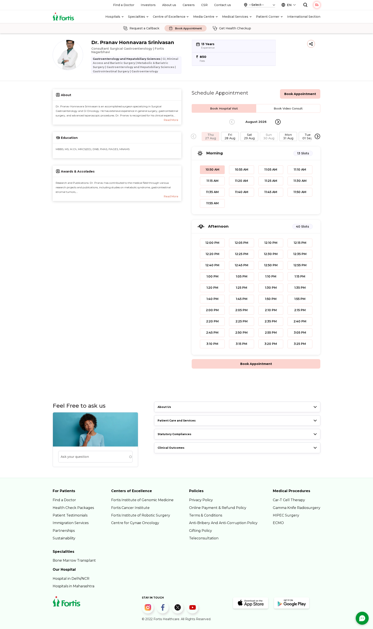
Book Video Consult (288, 108)
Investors (148, 5)
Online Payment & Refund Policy (217, 508)
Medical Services (235, 17)
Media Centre (203, 17)
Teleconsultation (203, 538)
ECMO (278, 523)
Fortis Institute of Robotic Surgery (140, 515)
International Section (303, 17)
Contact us (222, 5)
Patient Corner (267, 17)
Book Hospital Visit (224, 108)
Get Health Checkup (235, 28)
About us (169, 5)
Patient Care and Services (177, 420)
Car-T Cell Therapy (289, 500)
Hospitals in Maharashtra (73, 586)
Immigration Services (71, 523)
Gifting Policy (200, 531)
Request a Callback (144, 28)
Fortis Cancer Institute (130, 508)
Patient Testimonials (70, 515)
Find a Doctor (123, 5)
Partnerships (64, 531)
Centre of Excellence (169, 17)
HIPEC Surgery (286, 515)
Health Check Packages (73, 508)
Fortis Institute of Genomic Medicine (142, 500)
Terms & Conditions (205, 515)
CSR (204, 5)
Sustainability (64, 538)
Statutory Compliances (174, 434)
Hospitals (112, 17)
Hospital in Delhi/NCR (71, 579)
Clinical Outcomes (171, 447)
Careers (189, 5)
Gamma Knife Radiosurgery (296, 508)
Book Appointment (188, 28)
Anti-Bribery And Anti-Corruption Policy (223, 523)
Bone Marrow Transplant (74, 560)
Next (278, 122)
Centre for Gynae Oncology (135, 523)
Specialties (136, 17)
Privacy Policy (201, 500)
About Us (164, 407)
